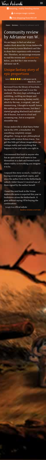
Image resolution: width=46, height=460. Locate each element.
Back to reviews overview (30, 210)
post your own (32, 58)
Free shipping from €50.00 (24, 18)
